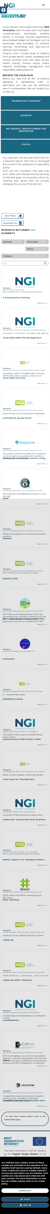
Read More (41, 303)
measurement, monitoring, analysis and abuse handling (24, 330)
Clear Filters (10, 216)
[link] (3, 10)
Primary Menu (43, 5)
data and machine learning (13, 290)
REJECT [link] (26, 1205)
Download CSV (10, 223)
